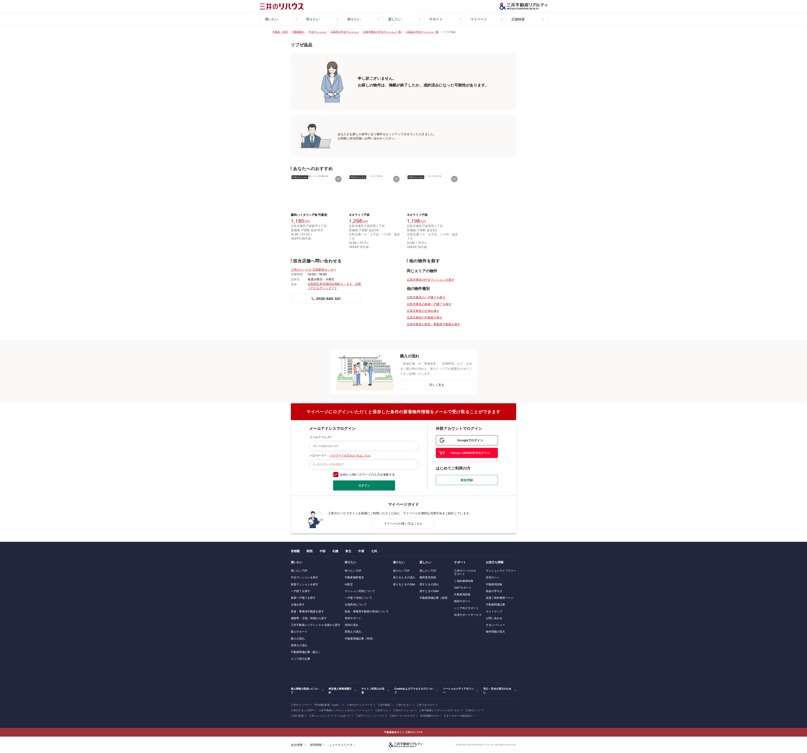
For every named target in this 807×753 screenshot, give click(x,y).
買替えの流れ (299, 645)
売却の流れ (352, 624)
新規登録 (467, 480)
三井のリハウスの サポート (465, 572)
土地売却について (356, 604)
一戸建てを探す (300, 591)
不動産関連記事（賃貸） (434, 597)
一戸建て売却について (358, 597)
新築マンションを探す (304, 584)
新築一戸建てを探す (303, 597)
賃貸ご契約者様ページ (499, 597)
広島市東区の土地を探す (423, 311)
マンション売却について (360, 591)
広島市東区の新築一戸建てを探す (429, 304)
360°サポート (462, 587)
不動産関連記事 (495, 604)
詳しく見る (436, 384)
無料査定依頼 (427, 577)
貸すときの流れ (429, 584)
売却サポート (353, 618)
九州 (374, 551)
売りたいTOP (353, 570)
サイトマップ (494, 611)
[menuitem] (280, 19)
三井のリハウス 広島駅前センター (313, 269)
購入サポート (299, 631)
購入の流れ (298, 638)
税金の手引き (494, 591)
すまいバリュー (495, 624)
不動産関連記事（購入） (306, 652)
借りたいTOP (401, 570)
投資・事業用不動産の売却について (367, 611)
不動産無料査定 (354, 577)
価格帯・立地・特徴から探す (309, 618)
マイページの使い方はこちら (403, 523)
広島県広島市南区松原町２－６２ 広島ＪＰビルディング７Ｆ (334, 286)
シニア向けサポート (466, 608)
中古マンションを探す (304, 577)
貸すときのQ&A (429, 591)
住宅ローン (493, 577)
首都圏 (295, 551)
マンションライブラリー (501, 570)
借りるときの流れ (404, 577)
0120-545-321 (328, 299)
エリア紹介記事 (300, 658)
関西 (310, 551)
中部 (323, 551)
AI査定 (349, 584)
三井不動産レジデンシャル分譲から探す (315, 624)
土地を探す (298, 604)
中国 (361, 551)
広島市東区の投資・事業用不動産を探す (433, 324)
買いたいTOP (299, 570)
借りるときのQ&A (404, 584)
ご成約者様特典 (463, 581)
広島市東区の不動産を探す (425, 317)
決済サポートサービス (467, 614)
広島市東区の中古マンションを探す (430, 279)
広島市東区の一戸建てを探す (426, 297)
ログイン (364, 485)
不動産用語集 (462, 594)
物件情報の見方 (495, 631)
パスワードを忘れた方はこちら (350, 455)
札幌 (335, 551)
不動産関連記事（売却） (360, 638)
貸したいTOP (427, 570)
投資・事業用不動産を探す (307, 611)
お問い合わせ (494, 618)
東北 (348, 551)
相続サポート (462, 601)
